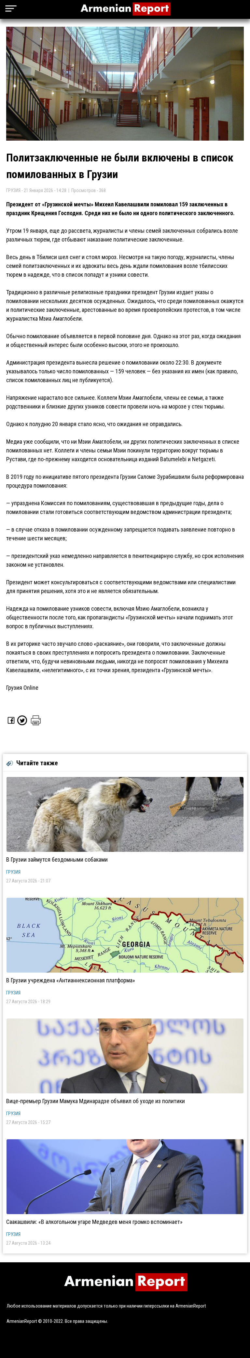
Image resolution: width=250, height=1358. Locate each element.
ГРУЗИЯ (13, 872)
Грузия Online (22, 687)
